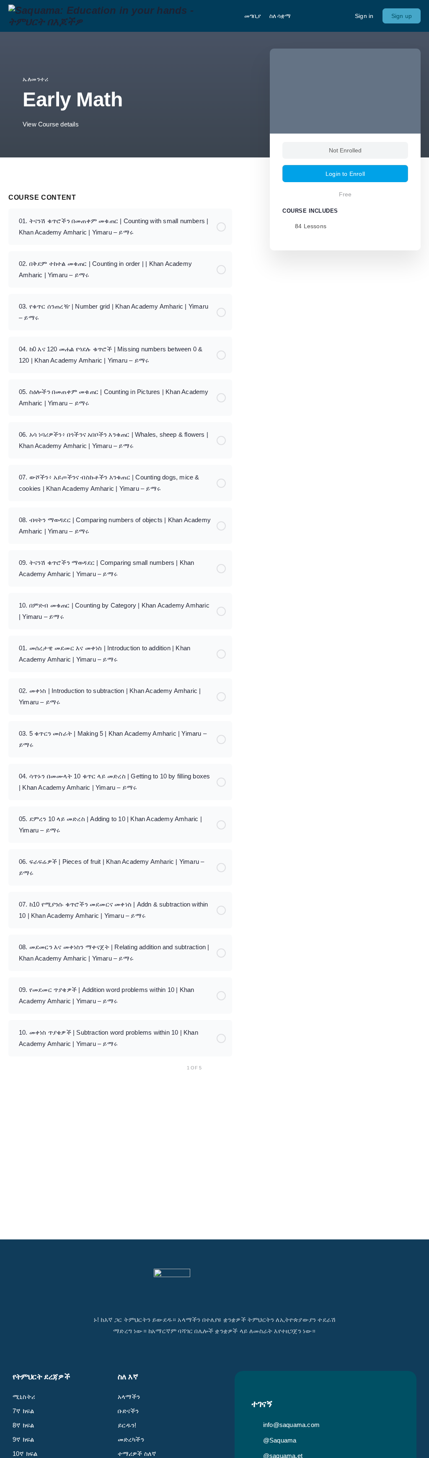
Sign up (401, 16)
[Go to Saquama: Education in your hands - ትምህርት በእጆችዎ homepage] (120, 15)
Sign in (364, 16)
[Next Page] (228, 1068)
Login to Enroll (345, 173)
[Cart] (341, 16)
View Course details (51, 124)
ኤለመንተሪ (36, 79)
